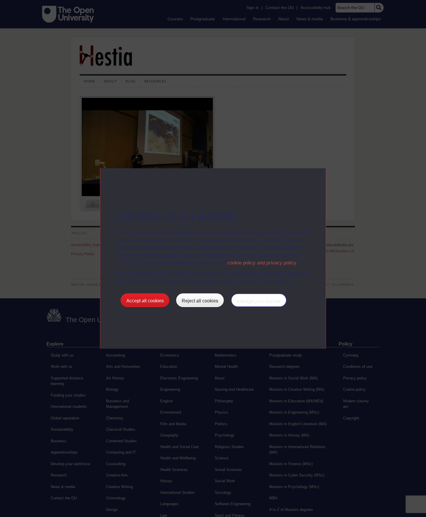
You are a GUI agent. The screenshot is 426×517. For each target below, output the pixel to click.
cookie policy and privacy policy (261, 263)
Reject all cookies (200, 300)
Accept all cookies (145, 300)
